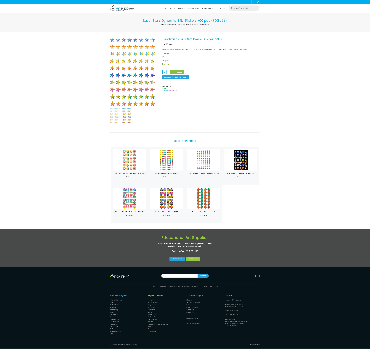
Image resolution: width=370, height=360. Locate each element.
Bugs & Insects (153, 305)
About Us (162, 286)
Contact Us (193, 259)
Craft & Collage (115, 305)
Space (150, 329)
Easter (150, 312)
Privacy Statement (192, 307)
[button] (151, 40)
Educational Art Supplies (123, 345)
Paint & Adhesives (116, 300)
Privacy (134, 345)
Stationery (113, 324)
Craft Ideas (196, 286)
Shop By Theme (183, 286)
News (205, 286)
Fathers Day (152, 314)
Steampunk (152, 331)
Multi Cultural (152, 319)
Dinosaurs (151, 310)
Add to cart (177, 72)
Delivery (189, 305)
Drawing (112, 312)
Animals (150, 300)
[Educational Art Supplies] (122, 10)
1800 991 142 (191, 251)
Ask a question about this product (175, 77)
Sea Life (150, 326)
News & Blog (190, 312)
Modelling (113, 307)
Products (172, 286)
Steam (112, 317)
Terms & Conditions (193, 302)
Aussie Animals (153, 302)
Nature (150, 322)
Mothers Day (152, 317)
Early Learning (114, 314)
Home (162, 24)
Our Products (177, 259)
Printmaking (114, 310)
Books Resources (115, 331)
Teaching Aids (171, 24)
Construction (114, 319)
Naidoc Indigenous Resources (158, 324)
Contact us (214, 286)
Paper (112, 302)
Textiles (112, 329)
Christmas (151, 307)
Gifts (111, 334)
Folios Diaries (114, 326)
